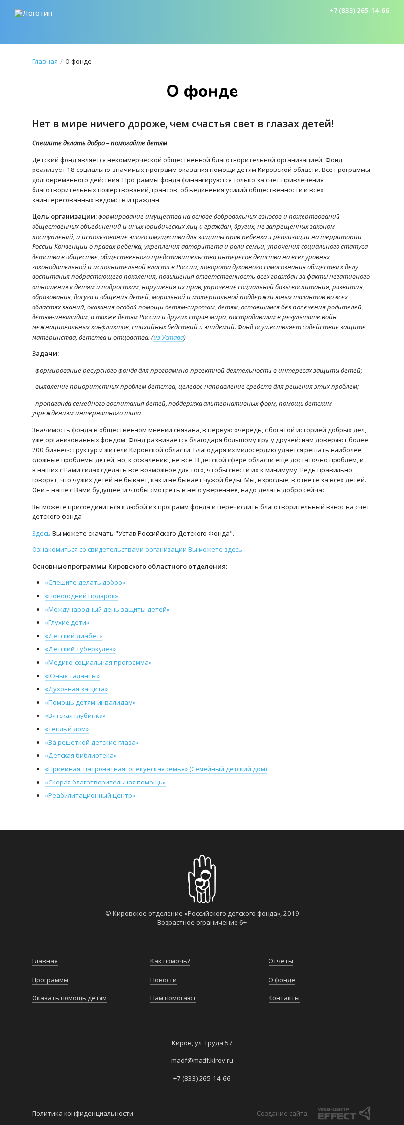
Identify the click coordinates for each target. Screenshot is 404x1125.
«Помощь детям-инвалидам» (90, 702)
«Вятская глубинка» (75, 715)
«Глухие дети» (67, 622)
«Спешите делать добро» (85, 582)
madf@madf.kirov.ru (202, 1060)
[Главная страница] (33, 13)
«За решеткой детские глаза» (91, 742)
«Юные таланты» (72, 675)
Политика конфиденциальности (82, 1113)
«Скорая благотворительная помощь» (105, 782)
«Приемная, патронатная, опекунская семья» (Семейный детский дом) (156, 768)
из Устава (168, 337)
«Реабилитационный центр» (90, 795)
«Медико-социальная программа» (98, 662)
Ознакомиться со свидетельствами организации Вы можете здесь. (138, 549)
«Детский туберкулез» (80, 649)
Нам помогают (173, 997)
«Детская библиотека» (81, 755)
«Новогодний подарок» (81, 595)
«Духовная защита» (76, 688)
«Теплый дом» (67, 728)
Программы (84, 34)
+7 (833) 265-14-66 (359, 10)
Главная (32, 34)
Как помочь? (255, 34)
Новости (311, 34)
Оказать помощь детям (169, 34)
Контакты (284, 997)
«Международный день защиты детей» (107, 609)
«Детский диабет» (73, 635)
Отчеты (281, 960)
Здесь (41, 533)
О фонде (282, 979)
